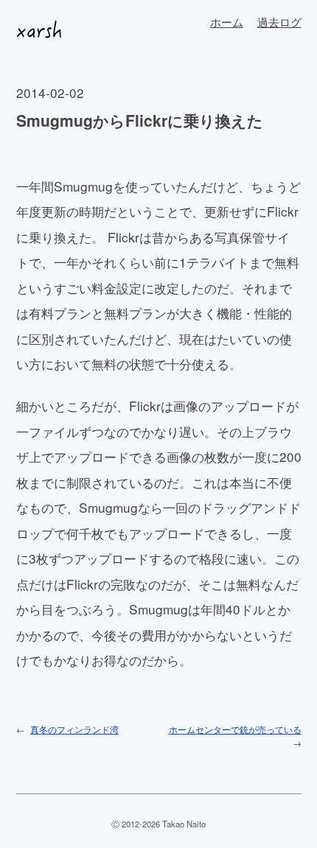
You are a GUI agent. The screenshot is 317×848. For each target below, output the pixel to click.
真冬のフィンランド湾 (74, 729)
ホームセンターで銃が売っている (235, 729)
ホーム (226, 21)
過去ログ (279, 21)
